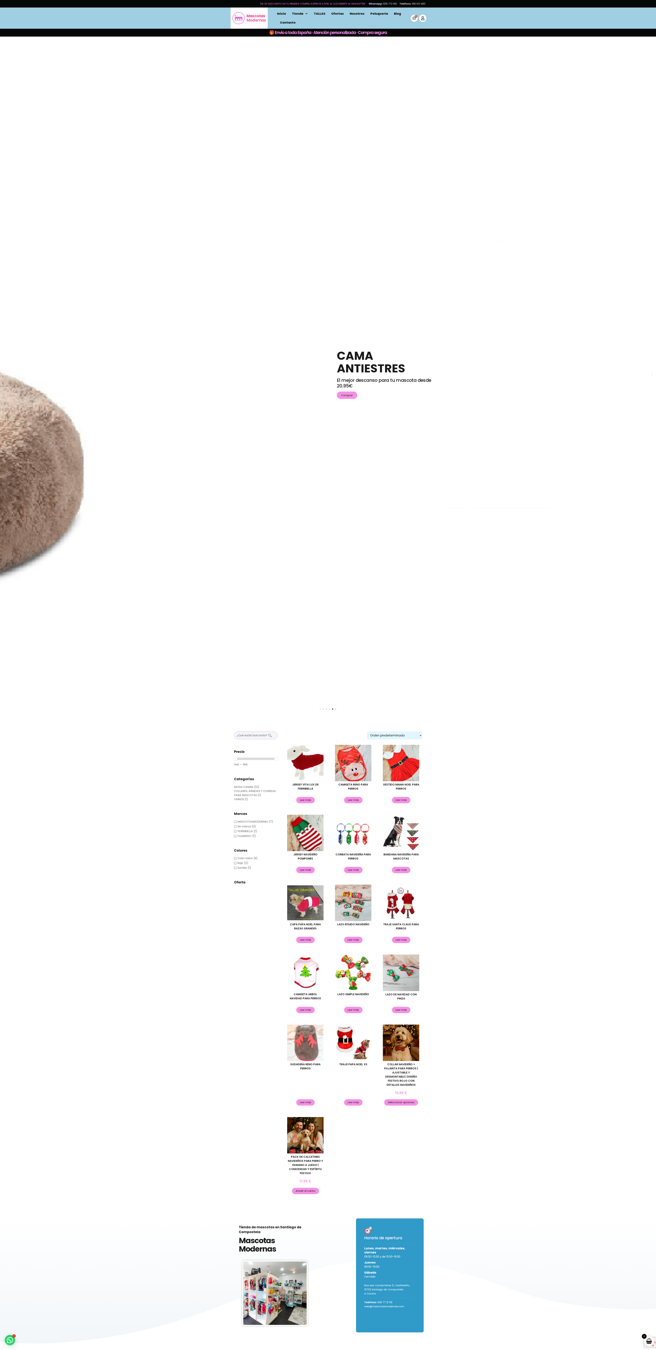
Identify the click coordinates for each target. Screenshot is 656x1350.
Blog (397, 14)
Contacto (288, 23)
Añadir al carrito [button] (305, 1191)
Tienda (297, 14)
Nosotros (357, 14)
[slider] (235, 759)
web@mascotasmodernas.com (384, 1306)
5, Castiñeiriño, (401, 1285)
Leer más (305, 800)
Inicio (281, 14)
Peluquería (379, 14)
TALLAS (319, 14)
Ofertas (337, 14)
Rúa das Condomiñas (378, 1285)
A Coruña (370, 1293)
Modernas (256, 18)
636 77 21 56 (385, 1302)
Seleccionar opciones (401, 1102)
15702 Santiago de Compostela (383, 1289)
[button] (320, 709)
